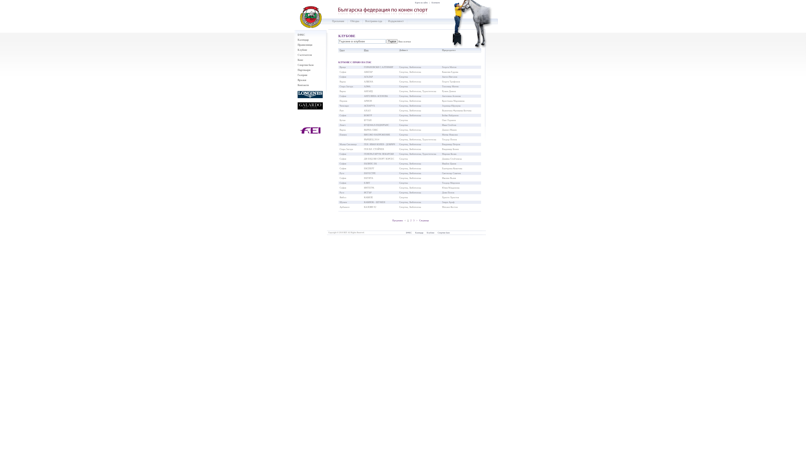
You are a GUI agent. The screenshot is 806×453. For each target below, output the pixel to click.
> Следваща (422, 220)
